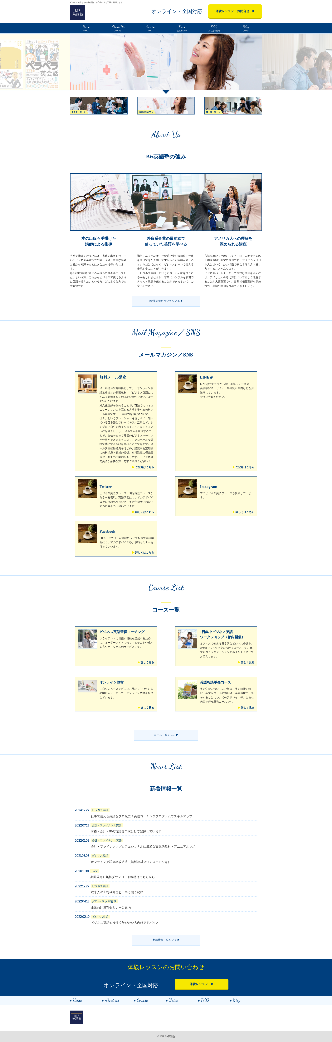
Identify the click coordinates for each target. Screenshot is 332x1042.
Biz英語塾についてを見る (165, 301)
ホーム (86, 28)
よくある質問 (214, 28)
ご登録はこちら (144, 467)
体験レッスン (200, 984)
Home (77, 1000)
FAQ (205, 1000)
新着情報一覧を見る (165, 939)
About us (112, 1000)
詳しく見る (147, 662)
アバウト (118, 28)
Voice (173, 1000)
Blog (236, 1000)
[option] (166, 63)
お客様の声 (182, 28)
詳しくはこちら (144, 512)
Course (142, 1000)
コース (150, 28)
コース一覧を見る (165, 734)
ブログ (246, 28)
